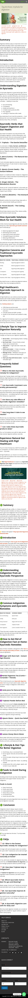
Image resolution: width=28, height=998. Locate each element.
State (17, 980)
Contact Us (4, 928)
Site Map (3, 929)
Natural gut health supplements (13, 32)
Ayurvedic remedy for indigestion (16, 482)
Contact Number (7, 972)
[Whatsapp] (24, 994)
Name (4, 965)
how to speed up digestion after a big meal (11, 494)
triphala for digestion (18, 497)
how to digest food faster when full (9, 488)
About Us (4, 920)
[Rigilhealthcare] (3, 2)
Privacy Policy (5, 926)
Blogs (3, 931)
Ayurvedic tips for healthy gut (16, 29)
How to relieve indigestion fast (19, 492)
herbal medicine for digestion (12, 485)
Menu (22, 1)
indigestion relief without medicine (9, 496)
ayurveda (13, 480)
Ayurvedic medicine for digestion (9, 27)
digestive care (16, 26)
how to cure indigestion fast (18, 486)
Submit (5, 988)
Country (4, 980)
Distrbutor (4, 924)
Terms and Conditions (7, 922)
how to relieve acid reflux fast (14, 491)
